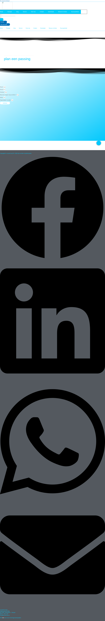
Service (25, 11)
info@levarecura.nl (5, 615)
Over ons (33, 11)
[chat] (98, 143)
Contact (42, 11)
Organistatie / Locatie (5, 100)
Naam (1, 87)
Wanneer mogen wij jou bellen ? (8, 94)
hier (2, 617)
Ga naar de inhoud (4, 1)
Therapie (9, 11)
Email (1, 89)
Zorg (17, 11)
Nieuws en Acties (62, 11)
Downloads (51, 11)
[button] (52, 208)
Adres (1, 97)
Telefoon (2, 92)
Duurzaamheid (75, 11)
